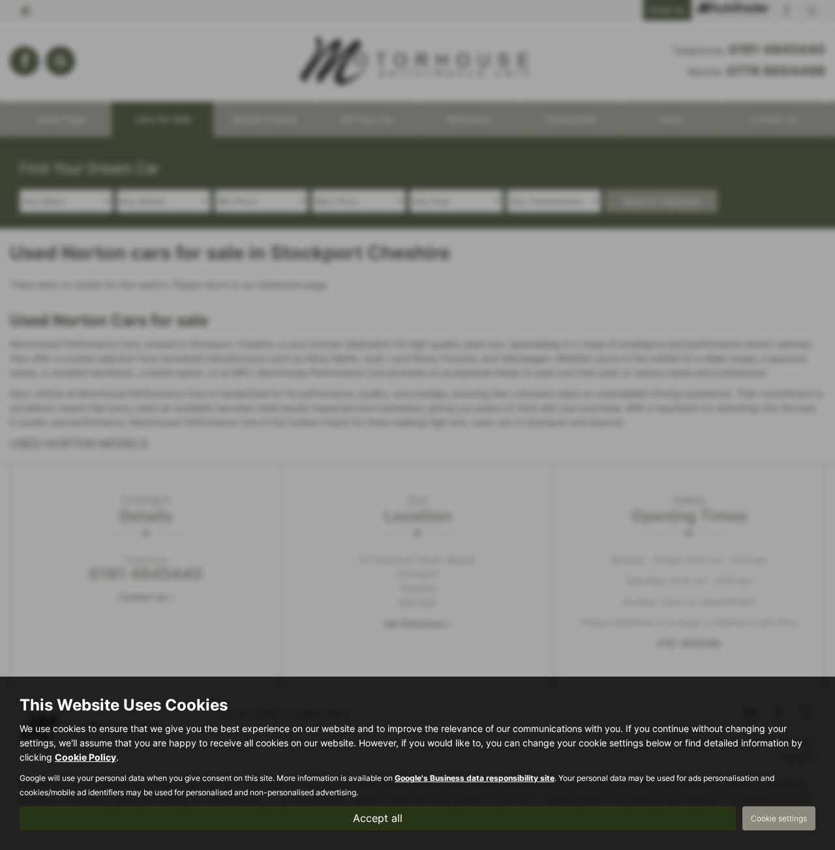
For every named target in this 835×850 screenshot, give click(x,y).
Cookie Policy (85, 757)
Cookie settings (779, 818)
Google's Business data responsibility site (474, 778)
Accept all (377, 818)
